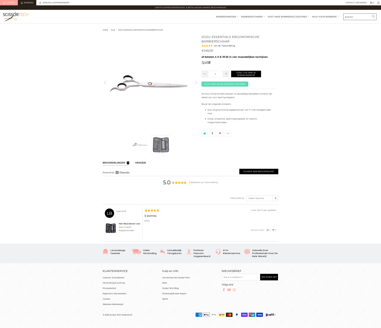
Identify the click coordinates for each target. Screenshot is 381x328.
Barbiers (28, 2)
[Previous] (105, 83)
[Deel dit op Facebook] (212, 133)
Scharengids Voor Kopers (174, 293)
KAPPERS (10, 2)
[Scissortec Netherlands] (32, 16)
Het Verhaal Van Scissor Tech (176, 277)
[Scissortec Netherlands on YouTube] (229, 290)
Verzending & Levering (114, 283)
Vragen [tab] (140, 162)
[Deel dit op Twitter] (205, 133)
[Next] (196, 83)
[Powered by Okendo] (116, 172)
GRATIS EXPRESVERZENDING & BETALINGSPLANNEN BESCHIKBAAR (190, 7)
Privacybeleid (109, 288)
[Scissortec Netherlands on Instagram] (234, 290)
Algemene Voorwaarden (114, 293)
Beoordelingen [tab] (115, 162)
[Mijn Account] (378, 2)
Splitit (165, 299)
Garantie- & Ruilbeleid (113, 277)
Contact (106, 299)
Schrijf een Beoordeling (258, 171)
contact (350, 2)
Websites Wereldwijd (113, 304)
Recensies (361, 2)
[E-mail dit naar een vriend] (228, 133)
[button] (218, 46)
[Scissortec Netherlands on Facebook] (224, 290)
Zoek (164, 283)
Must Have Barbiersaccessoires (287, 16)
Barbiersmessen (226, 16)
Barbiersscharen (252, 16)
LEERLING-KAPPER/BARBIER (55, 2)
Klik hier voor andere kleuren (225, 84)
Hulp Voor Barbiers (324, 16)
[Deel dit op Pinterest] (220, 133)
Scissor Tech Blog (170, 288)
